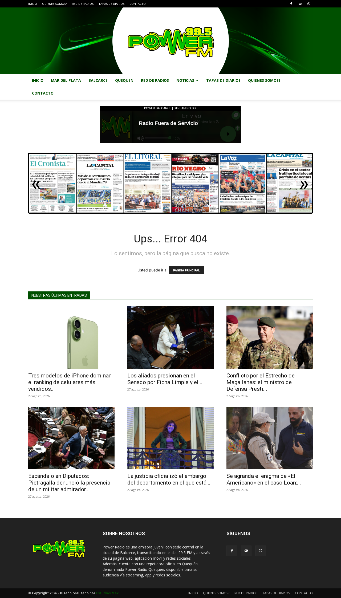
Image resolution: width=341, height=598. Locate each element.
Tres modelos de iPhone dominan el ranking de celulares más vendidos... (70, 382)
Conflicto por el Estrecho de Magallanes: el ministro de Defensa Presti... (260, 382)
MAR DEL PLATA (66, 80)
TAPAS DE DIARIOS (111, 4)
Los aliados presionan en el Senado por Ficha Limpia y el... (164, 378)
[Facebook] (291, 3)
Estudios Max (107, 593)
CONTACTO (137, 4)
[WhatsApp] (309, 3)
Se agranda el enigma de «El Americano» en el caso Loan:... (263, 479)
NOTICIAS (185, 80)
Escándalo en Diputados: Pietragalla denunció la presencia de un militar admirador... (69, 483)
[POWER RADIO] (170, 40)
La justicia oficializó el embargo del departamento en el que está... (168, 479)
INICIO (32, 4)
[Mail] (300, 3)
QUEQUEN (124, 80)
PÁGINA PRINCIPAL (186, 270)
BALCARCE (98, 80)
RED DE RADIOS (83, 4)
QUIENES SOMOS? (54, 4)
